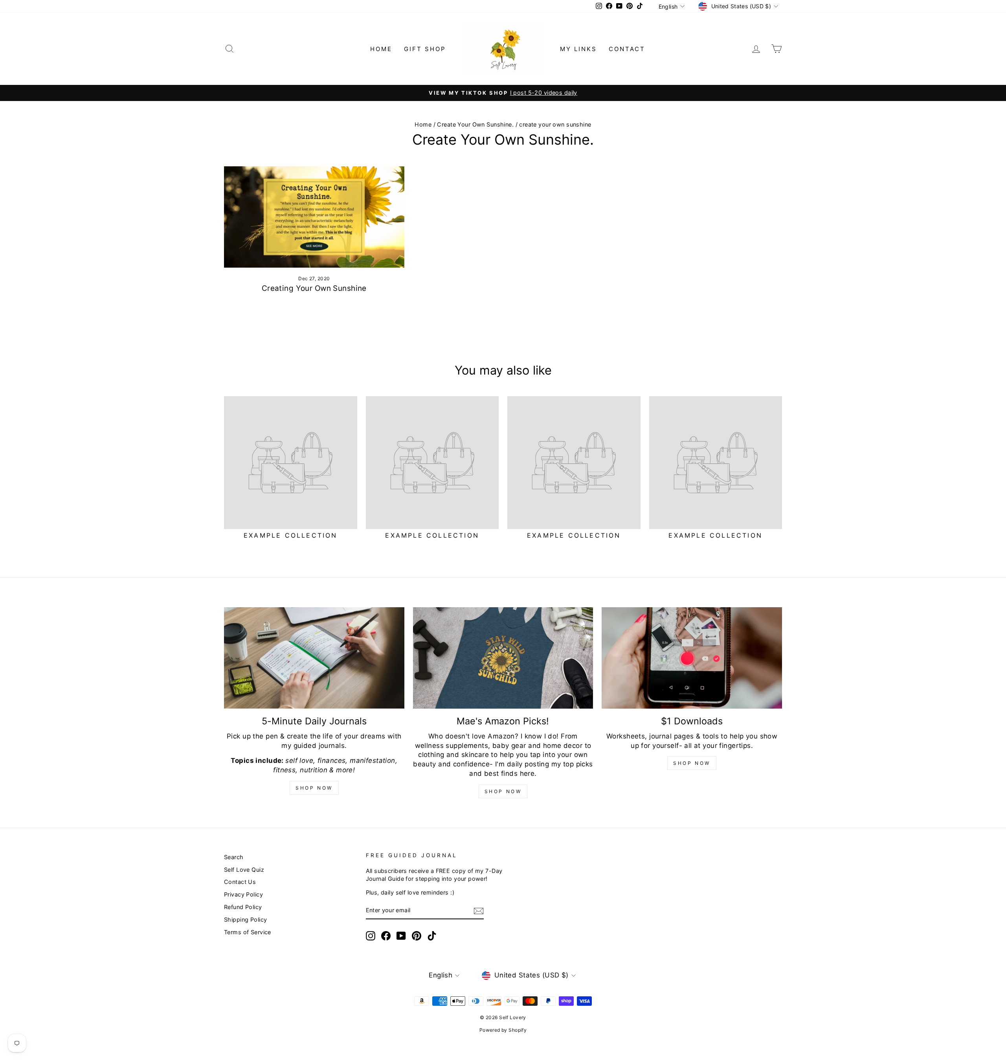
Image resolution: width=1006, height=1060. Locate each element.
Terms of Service (247, 932)
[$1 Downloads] (692, 658)
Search (234, 857)
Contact (627, 49)
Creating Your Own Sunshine (314, 288)
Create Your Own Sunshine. (475, 124)
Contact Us (240, 881)
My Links (578, 49)
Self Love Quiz (244, 869)
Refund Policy (243, 907)
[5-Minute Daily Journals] (314, 658)
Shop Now (314, 788)
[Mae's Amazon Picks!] (503, 658)
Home (381, 49)
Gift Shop (425, 49)
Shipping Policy (245, 919)
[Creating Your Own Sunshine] (314, 217)
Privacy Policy (243, 894)
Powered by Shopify (503, 1030)
